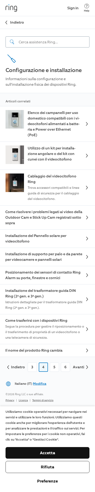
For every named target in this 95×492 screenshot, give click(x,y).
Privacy (10, 400)
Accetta (47, 452)
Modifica (39, 384)
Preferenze (47, 481)
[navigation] (47, 38)
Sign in (72, 8)
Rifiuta (47, 467)
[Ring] (11, 8)
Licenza (23, 400)
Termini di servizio (42, 400)
